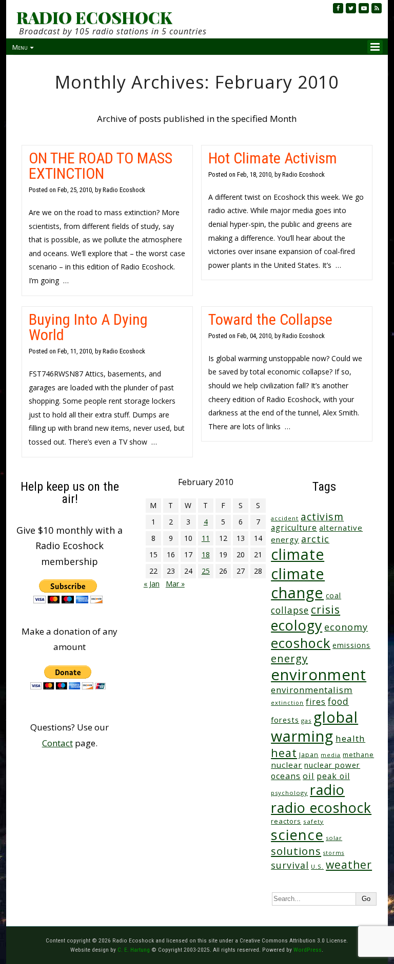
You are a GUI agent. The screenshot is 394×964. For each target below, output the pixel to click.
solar (334, 838)
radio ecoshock (321, 807)
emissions (351, 645)
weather (349, 864)
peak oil (333, 776)
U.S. (317, 866)
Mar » (175, 584)
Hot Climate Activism (272, 158)
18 (206, 554)
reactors (286, 821)
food (338, 701)
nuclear (286, 765)
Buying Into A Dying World (88, 327)
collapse (290, 610)
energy (289, 658)
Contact (57, 743)
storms (333, 852)
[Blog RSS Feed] (376, 8)
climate (297, 554)
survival (290, 865)
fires (316, 702)
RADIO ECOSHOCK (94, 17)
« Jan (152, 584)
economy (346, 627)
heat (284, 752)
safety (313, 821)
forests (285, 720)
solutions (296, 851)
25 (206, 571)
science (297, 834)
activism (322, 516)
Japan (309, 754)
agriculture (294, 527)
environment (318, 674)
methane (358, 754)
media (331, 755)
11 (206, 538)
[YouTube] (364, 8)
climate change (298, 582)
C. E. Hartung (133, 949)
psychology (289, 793)
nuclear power (332, 765)
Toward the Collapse (270, 319)
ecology (296, 625)
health (350, 738)
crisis (325, 609)
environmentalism (311, 690)
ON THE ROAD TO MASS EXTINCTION (100, 165)
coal (333, 595)
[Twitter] (351, 8)
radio (327, 789)
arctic (315, 539)
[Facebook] (338, 8)
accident (285, 518)
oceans (286, 776)
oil (308, 776)
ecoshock (300, 643)
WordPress (307, 949)
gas (306, 720)
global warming (314, 726)
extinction (287, 702)
